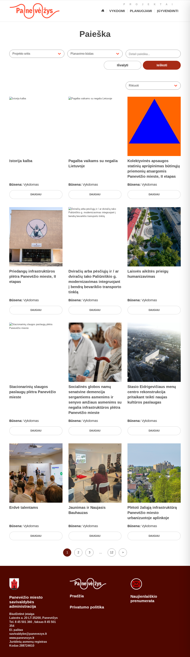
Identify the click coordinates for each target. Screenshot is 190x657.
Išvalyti (122, 65)
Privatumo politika (87, 607)
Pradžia (77, 596)
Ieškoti (162, 65)
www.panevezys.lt (21, 637)
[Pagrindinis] (103, 11)
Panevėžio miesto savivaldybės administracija (26, 601)
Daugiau (35, 194)
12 (111, 552)
